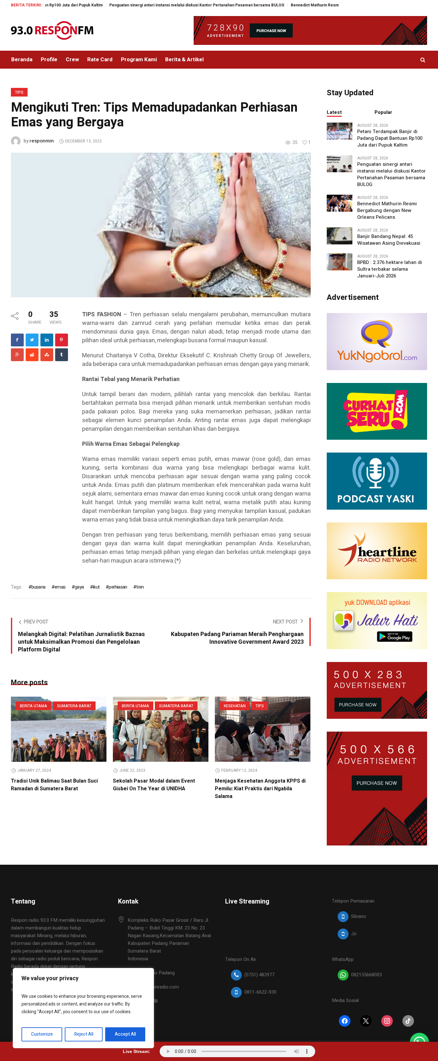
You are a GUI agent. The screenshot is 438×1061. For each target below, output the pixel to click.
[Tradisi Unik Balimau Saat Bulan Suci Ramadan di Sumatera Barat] (58, 729)
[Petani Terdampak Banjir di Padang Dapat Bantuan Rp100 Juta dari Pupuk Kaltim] (339, 130)
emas (60, 586)
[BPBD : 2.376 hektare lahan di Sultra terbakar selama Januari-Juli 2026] (339, 261)
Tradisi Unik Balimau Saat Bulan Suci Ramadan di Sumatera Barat (54, 785)
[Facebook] (17, 340)
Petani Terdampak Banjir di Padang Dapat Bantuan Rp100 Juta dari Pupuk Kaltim (389, 138)
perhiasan (118, 586)
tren (140, 586)
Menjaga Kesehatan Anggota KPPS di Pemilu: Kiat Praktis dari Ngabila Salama (260, 788)
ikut (96, 586)
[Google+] (17, 354)
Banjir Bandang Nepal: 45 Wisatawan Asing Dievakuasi (388, 240)
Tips (19, 92)
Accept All (125, 1034)
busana (38, 586)
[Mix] (46, 354)
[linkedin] (46, 340)
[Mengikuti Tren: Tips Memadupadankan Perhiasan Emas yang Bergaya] (161, 224)
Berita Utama (33, 706)
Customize (42, 1034)
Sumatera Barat (74, 706)
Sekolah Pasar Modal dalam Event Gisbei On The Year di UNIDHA (154, 785)
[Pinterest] (61, 340)
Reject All (83, 1034)
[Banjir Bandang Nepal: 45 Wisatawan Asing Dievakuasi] (339, 235)
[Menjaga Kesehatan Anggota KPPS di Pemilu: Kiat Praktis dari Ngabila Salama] (262, 729)
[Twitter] (32, 340)
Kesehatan (235, 706)
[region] (83, 1008)
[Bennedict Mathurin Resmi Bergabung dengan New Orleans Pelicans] (339, 202)
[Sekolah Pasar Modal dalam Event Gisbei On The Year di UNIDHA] (160, 729)
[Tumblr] (61, 354)
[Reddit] (32, 354)
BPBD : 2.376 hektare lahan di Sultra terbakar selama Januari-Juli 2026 (389, 269)
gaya (79, 586)
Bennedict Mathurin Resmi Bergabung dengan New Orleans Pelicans (323, 5)
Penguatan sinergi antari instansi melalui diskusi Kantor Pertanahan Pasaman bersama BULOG (166, 5)
